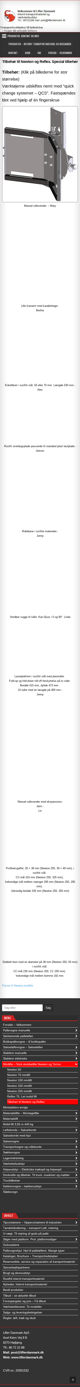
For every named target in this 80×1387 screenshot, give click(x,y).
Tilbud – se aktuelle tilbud (19, 1295)
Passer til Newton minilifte (17, 985)
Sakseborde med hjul (17, 1135)
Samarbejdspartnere (16, 1267)
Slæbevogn (10, 1191)
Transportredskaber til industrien (21, 27)
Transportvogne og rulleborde (22, 1146)
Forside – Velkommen (60, 53)
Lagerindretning (13, 1158)
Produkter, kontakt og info (23, 36)
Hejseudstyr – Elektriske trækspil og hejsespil (32, 1169)
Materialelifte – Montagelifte (21, 1113)
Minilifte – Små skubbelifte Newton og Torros (32, 1064)
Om (39, 53)
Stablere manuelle (15, 1053)
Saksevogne (11, 1141)
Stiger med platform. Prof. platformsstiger (30, 1239)
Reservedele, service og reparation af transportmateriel (39, 1261)
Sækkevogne (11, 1152)
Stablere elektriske (15, 1058)
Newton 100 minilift (19, 1080)
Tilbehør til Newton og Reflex (26, 1101)
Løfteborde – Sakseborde (19, 1130)
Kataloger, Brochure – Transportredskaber (30, 1256)
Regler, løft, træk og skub (19, 1318)
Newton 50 (14, 1069)
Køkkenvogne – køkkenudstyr (22, 1186)
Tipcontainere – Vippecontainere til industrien (32, 1222)
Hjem (27, 53)
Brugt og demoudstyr (16, 1273)
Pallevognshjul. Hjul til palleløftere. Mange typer (34, 1250)
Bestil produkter (13, 1289)
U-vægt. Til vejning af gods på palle (26, 1233)
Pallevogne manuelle (16, 1030)
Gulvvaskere (11, 1244)
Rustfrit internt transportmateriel (23, 1278)
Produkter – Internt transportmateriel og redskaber (40, 44)
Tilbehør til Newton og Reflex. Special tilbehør (40, 62)
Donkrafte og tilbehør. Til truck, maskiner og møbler (36, 1175)
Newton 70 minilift (18, 1075)
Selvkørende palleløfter (18, 1036)
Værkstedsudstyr (14, 1163)
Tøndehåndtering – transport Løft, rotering (30, 1228)
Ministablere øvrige (15, 1107)
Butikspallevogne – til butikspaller (24, 1041)
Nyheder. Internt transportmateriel (25, 1284)
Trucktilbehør (11, 1180)
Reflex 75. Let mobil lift (22, 1096)
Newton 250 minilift (19, 1091)
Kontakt (13, 53)
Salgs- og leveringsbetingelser (22, 1312)
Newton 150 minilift (19, 1085)
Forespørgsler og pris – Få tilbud (24, 1301)
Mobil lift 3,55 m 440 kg (18, 1124)
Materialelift (10, 1118)
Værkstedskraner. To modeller (22, 1306)
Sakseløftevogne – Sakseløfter (23, 1047)
